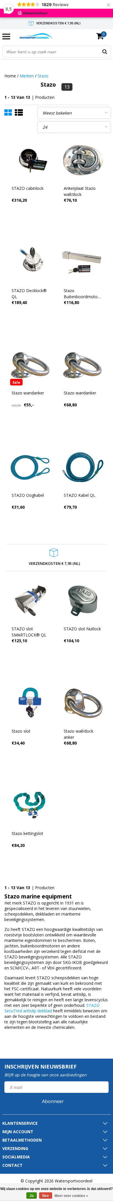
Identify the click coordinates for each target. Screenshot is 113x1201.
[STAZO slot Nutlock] (83, 601)
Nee (45, 1196)
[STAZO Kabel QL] (83, 467)
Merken (27, 76)
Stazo (43, 76)
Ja (32, 1196)
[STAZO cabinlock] (30, 160)
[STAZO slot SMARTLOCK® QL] (30, 601)
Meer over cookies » (71, 1196)
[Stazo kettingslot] (30, 805)
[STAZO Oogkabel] (30, 467)
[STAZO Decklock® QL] (30, 263)
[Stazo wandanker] (30, 365)
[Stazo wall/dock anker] (83, 703)
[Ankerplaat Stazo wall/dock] (83, 160)
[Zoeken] (105, 51)
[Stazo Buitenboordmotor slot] (83, 263)
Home (10, 76)
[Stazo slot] (30, 703)
